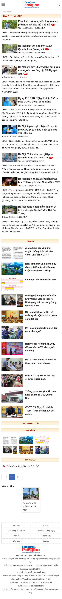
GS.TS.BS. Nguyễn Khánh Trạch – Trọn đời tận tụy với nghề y (39, 410)
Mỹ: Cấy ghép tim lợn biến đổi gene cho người (41, 330)
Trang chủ (16, 525)
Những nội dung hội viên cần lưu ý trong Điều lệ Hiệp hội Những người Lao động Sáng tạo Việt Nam (40, 300)
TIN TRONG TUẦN (30, 423)
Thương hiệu (45, 536)
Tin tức (46, 525)
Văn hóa (16, 541)
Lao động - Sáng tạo (16, 531)
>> (18, 477)
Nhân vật (16, 536)
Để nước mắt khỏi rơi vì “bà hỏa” (23, 466)
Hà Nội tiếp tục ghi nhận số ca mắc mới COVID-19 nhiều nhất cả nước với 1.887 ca (38, 129)
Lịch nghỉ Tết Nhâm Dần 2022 (40, 279)
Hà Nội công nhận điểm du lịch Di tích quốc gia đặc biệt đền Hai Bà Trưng (37, 210)
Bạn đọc (45, 541)
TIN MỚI (30, 241)
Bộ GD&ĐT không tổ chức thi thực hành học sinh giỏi (40, 361)
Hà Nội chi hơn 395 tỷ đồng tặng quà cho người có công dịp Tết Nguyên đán (39, 70)
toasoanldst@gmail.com (34, 586)
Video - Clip (8, 486)
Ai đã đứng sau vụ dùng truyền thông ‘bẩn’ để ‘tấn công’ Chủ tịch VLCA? (39, 251)
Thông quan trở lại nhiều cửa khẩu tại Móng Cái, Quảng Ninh (40, 394)
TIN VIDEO (30, 460)
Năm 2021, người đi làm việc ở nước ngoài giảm (40, 377)
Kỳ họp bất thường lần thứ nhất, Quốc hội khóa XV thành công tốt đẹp (41, 315)
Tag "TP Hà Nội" (12, 16)
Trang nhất (6, 12)
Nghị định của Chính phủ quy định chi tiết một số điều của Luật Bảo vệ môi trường (40, 267)
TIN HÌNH (30, 430)
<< (5, 477)
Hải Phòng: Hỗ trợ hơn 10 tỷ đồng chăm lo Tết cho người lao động (40, 347)
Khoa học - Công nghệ (46, 531)
